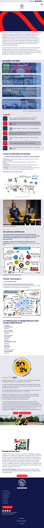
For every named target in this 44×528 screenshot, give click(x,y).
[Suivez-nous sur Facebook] (37, 1)
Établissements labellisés (25, 413)
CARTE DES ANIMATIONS (22, 475)
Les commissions (7, 493)
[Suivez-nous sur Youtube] (41, 1)
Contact (31, 1)
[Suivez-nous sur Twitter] (35, 1)
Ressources (5, 501)
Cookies (22, 523)
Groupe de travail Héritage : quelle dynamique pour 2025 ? (21, 89)
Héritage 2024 (6, 497)
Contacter (6, 328)
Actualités (5, 503)
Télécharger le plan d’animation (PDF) (12, 171)
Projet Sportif (6, 495)
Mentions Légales (21, 521)
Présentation (6, 491)
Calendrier (5, 499)
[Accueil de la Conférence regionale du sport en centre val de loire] (22, 7)
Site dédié (16, 413)
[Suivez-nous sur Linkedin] (39, 1)
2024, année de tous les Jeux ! (14, 101)
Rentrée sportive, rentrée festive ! (16, 65)
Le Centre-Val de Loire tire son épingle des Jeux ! (19, 77)
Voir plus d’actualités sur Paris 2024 (32, 111)
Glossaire (21, 518)
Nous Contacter (7, 507)
